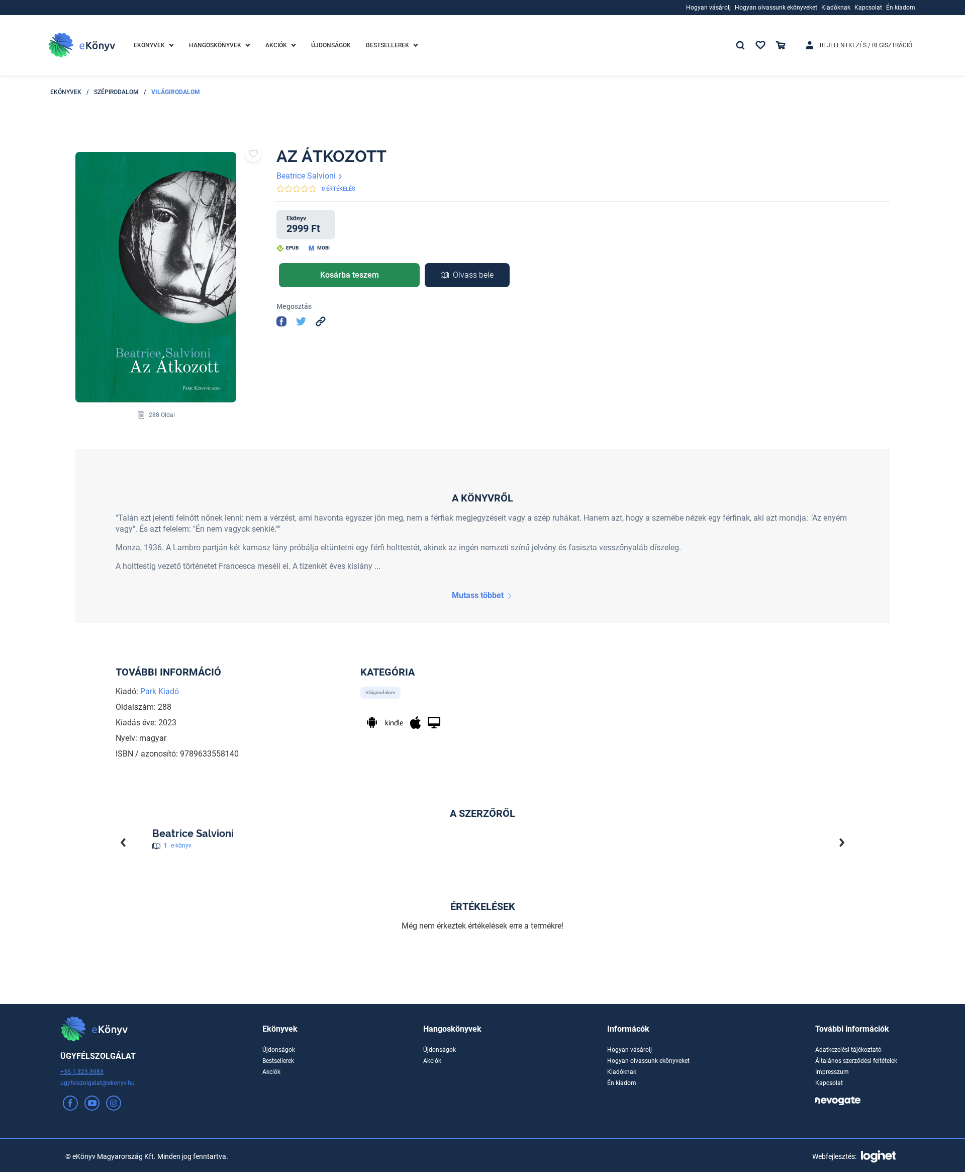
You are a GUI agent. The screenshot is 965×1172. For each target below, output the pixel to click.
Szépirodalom (116, 92)
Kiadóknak (621, 1071)
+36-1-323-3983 (82, 1071)
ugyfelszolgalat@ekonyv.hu (97, 1082)
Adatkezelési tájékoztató (848, 1049)
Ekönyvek (65, 92)
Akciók (271, 1071)
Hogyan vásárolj (629, 1049)
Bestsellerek (278, 1060)
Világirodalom (175, 92)
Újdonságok (278, 1049)
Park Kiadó (159, 691)
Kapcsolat (829, 1082)
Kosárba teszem (349, 275)
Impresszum (832, 1071)
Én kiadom (621, 1082)
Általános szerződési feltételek (856, 1060)
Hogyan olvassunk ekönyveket (648, 1060)
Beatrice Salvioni (307, 176)
